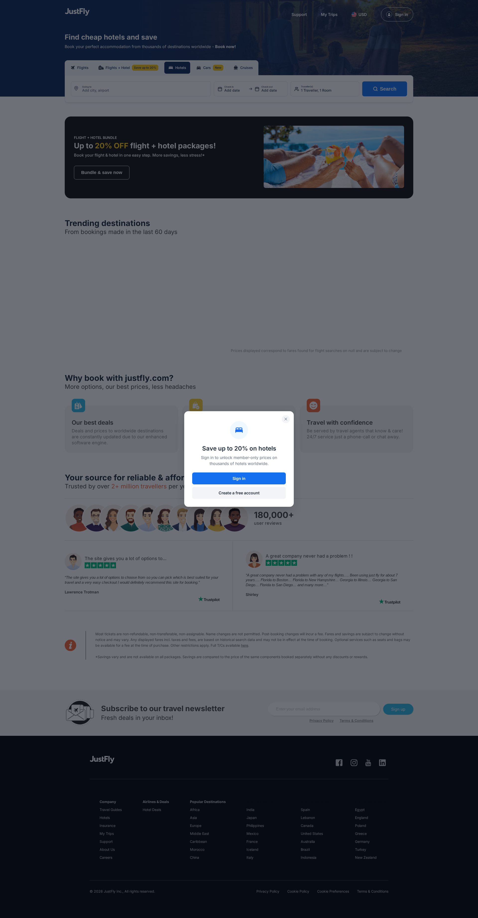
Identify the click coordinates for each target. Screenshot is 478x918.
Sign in (239, 478)
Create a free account (239, 492)
